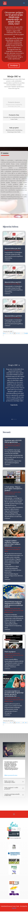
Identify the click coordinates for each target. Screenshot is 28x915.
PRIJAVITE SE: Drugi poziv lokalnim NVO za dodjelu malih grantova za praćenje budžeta (14, 604)
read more (7, 260)
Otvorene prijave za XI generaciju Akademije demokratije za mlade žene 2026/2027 (14, 18)
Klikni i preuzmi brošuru (10, 775)
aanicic (8, 250)
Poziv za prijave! (10, 652)
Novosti (13, 29)
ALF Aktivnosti (14, 610)
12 (18, 333)
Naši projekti (14, 128)
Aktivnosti (8, 29)
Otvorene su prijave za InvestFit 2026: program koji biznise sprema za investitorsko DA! (14, 693)
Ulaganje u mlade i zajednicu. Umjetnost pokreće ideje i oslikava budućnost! (12, 543)
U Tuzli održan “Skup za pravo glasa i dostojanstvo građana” (13, 488)
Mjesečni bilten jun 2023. (13, 248)
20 (23, 722)
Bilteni (18, 250)
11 (16, 333)
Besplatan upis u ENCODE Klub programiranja (13, 441)
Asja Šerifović (9, 27)
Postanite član (14, 115)
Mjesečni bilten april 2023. (13, 316)
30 (25, 722)
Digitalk (14, 908)
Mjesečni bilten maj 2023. (13, 282)
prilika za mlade (9, 612)
